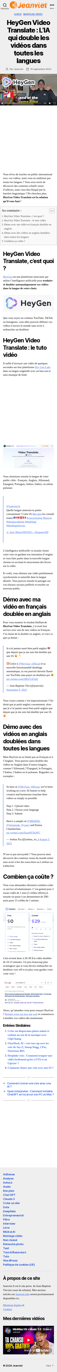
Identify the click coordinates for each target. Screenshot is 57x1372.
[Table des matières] (52, 210)
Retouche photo (13, 1244)
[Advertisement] (28, 141)
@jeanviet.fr (13, 506)
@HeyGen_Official (29, 663)
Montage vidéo (33, 14)
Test (6, 1248)
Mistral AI (9, 1231)
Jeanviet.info (23, 1294)
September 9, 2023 (16, 690)
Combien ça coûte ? (14, 241)
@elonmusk (13, 825)
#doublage (30, 522)
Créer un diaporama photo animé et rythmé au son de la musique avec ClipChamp (28, 1034)
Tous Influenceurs (14, 1252)
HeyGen (7, 277)
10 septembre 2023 (40, 69)
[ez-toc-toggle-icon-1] (50, 211)
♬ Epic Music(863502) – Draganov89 (27, 532)
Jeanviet (18, 69)
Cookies (7, 1309)
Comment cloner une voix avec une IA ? (31, 1068)
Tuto (6, 1256)
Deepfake (9, 1211)
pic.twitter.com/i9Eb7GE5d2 (22, 679)
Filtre (6, 1219)
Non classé (10, 1240)
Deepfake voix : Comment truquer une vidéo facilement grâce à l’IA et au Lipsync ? (30, 1059)
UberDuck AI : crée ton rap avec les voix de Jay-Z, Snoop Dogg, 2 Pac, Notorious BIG (28, 1047)
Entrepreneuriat (13, 1215)
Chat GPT (9, 1194)
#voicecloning (34, 518)
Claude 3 (9, 1199)
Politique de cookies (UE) (19, 1264)
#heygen (37, 514)
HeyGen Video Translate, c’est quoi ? (24, 216)
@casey (25, 825)
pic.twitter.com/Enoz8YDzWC (23, 832)
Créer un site (11, 1203)
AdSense (9, 1174)
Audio (18, 14)
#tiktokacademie (15, 522)
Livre (6, 1227)
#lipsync (47, 518)
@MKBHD (33, 821)
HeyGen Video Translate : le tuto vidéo (25, 220)
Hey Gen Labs (42, 367)
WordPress (10, 1260)
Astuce (7, 1182)
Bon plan (8, 1190)
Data (6, 1207)
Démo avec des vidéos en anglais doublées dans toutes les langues (27, 235)
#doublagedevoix (15, 525)
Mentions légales (12, 1305)
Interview (9, 1223)
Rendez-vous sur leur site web (21, 1014)
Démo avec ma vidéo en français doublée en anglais (28, 226)
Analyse (8, 1178)
